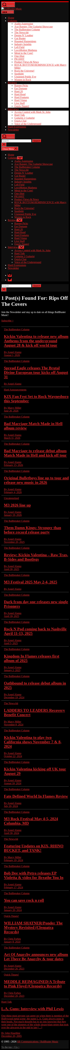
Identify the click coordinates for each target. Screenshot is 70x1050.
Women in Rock (22, 79)
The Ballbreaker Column (27, 29)
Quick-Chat (20, 120)
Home (11, 17)
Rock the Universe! (24, 70)
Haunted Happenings (25, 41)
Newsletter (13, 129)
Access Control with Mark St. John (32, 112)
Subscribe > (7, 320)
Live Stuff (19, 103)
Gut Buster (20, 38)
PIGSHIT (19, 59)
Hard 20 (18, 91)
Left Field (19, 47)
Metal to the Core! (23, 53)
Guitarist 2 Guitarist (24, 118)
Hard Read (20, 94)
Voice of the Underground (27, 123)
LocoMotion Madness (25, 50)
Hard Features (21, 97)
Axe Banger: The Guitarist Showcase (33, 26)
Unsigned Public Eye (25, 76)
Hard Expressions (17, 126)
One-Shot (19, 56)
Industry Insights (22, 44)
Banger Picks (21, 85)
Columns (12, 20)
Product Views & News (26, 62)
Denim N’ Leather (23, 35)
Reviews (12, 82)
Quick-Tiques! (21, 106)
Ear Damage (20, 88)
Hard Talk (19, 115)
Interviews (13, 109)
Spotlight (19, 73)
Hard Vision (20, 100)
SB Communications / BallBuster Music (37, 1041)
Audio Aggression (23, 23)
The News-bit (21, 32)
